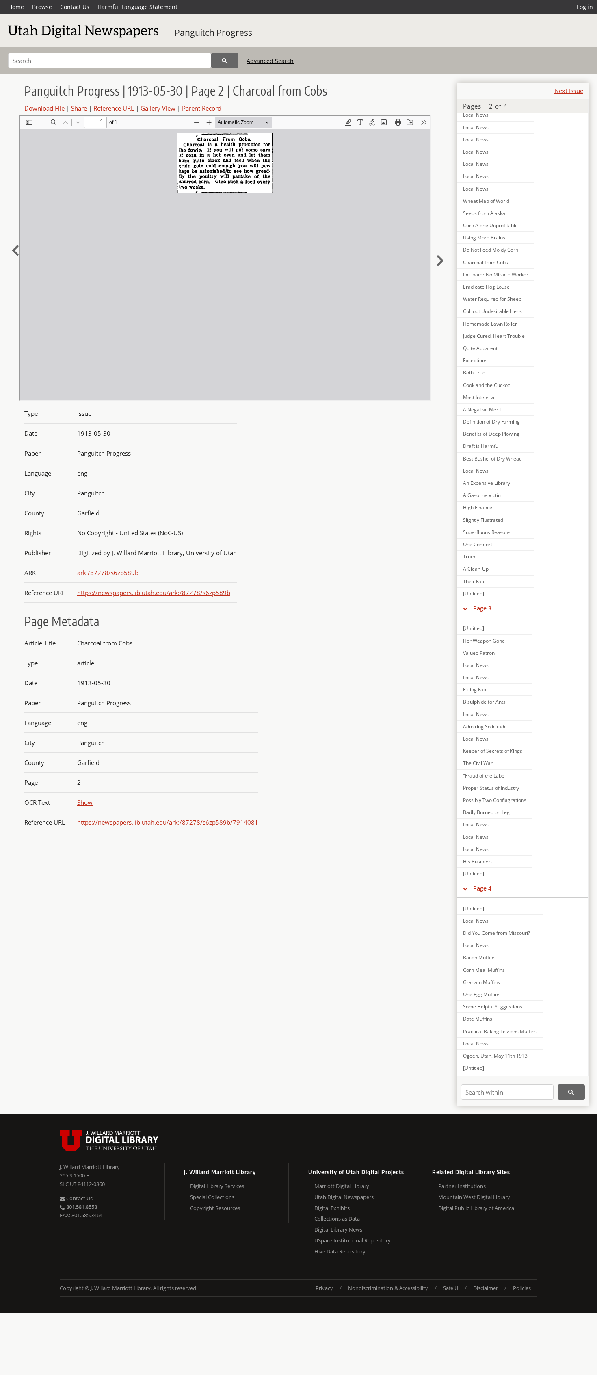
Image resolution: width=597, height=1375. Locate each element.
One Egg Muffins (481, 994)
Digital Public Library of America (476, 1208)
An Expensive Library (486, 483)
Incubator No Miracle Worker (495, 274)
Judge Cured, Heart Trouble (494, 335)
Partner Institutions (462, 1186)
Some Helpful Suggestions (492, 1006)
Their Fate (474, 581)
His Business (477, 861)
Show (85, 802)
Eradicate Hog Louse (486, 286)
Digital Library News (338, 1229)
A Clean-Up (476, 568)
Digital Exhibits (332, 1208)
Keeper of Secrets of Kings (492, 750)
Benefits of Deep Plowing (491, 433)
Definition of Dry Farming (491, 421)
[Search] (224, 60)
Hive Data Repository (340, 1251)
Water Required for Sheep (492, 298)
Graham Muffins (481, 982)
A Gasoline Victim (482, 495)
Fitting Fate (475, 689)
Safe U (450, 1288)
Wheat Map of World (486, 201)
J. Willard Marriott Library (90, 1167)
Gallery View (158, 108)
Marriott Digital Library (341, 1186)
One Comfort (477, 544)
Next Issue (568, 91)
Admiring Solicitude (485, 726)
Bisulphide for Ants (484, 701)
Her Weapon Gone (484, 640)
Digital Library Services (217, 1186)
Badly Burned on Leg (486, 812)
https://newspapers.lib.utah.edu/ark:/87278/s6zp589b (153, 593)
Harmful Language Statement (137, 7)
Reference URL (113, 108)
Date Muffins (477, 1018)
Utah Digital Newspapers (344, 1197)
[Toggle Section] (465, 608)
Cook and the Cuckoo (486, 385)
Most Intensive (479, 397)
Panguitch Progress (213, 32)
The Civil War (478, 763)
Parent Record (201, 108)
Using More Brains (484, 237)
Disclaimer (485, 1288)
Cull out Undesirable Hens (492, 311)
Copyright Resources (215, 1208)
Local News (476, 114)
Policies (522, 1288)
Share (79, 108)
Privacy (324, 1288)
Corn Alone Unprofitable (490, 225)
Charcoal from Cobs (485, 262)
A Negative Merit (482, 409)
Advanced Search (270, 61)
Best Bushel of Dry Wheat (492, 458)
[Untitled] (473, 593)
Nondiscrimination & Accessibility (388, 1288)
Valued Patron (479, 652)
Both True (474, 372)
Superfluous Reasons (486, 532)
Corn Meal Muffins (484, 970)
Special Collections (212, 1197)
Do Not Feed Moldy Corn (490, 249)
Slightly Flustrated (483, 520)
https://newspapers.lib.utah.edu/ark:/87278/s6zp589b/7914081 (167, 822)
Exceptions (475, 360)
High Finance (477, 507)
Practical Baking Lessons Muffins (500, 1031)
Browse (42, 7)
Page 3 (482, 608)
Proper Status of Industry (491, 787)
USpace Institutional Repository (352, 1240)
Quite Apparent (480, 348)
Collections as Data (337, 1218)
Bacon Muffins (479, 957)
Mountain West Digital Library (474, 1197)
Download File (44, 108)
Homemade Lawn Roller (490, 323)
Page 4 (482, 888)
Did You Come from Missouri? (496, 933)
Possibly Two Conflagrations (494, 800)
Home (16, 7)
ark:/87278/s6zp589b (107, 573)
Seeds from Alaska (484, 213)
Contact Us (74, 7)
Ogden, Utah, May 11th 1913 (495, 1055)
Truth (469, 556)
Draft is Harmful (481, 446)
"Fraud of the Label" (485, 775)
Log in (585, 7)
